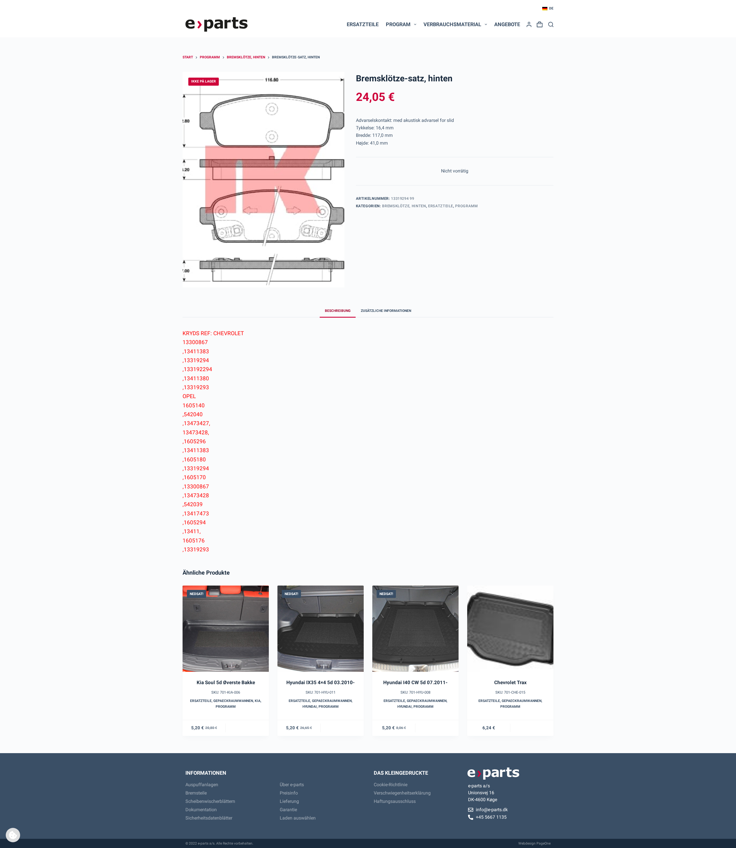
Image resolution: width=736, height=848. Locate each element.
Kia (257, 701)
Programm (466, 206)
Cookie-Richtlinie (390, 784)
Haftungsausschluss (395, 801)
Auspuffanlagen (201, 784)
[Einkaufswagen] (538, 24)
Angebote (507, 24)
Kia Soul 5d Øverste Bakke (226, 682)
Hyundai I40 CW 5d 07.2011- (415, 682)
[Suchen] (550, 24)
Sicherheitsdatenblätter (208, 818)
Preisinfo (289, 793)
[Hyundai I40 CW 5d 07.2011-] (415, 629)
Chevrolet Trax (510, 682)
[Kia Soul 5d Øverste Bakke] (226, 629)
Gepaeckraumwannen (233, 701)
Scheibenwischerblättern (210, 801)
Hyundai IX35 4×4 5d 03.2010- (320, 682)
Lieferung (289, 801)
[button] (547, 8)
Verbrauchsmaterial (452, 24)
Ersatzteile (363, 24)
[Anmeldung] (529, 24)
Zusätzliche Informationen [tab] (386, 311)
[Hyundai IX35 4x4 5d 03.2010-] (320, 629)
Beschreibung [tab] (337, 311)
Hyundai (309, 707)
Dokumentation (201, 809)
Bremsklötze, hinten (404, 206)
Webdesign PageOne (534, 843)
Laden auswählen (298, 818)
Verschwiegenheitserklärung (402, 793)
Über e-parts (292, 784)
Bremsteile (196, 793)
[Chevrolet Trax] (510, 629)
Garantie (288, 809)
